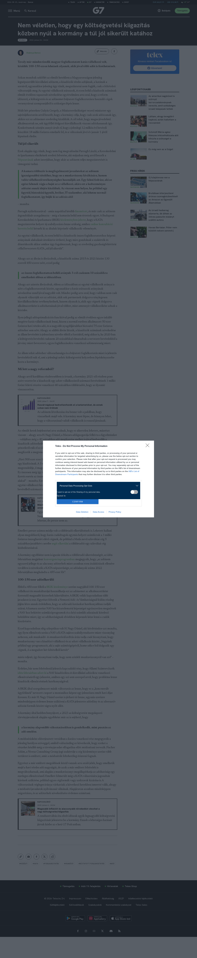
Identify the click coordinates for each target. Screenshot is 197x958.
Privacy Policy (115, 512)
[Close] (148, 446)
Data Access (98, 512)
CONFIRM (77, 502)
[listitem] (97, 485)
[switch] (134, 492)
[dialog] (98, 479)
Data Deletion (82, 512)
